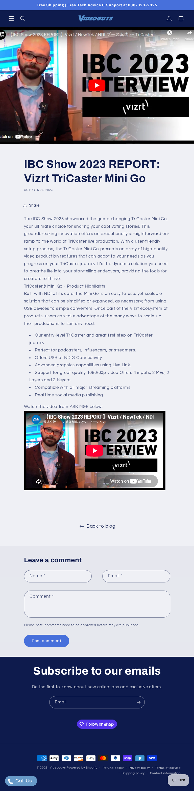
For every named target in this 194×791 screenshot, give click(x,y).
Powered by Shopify (82, 767)
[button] (11, 18)
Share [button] (34, 205)
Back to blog (100, 526)
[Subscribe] (138, 702)
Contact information (165, 773)
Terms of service (168, 768)
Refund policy (113, 768)
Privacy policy (139, 768)
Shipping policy (133, 773)
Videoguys (58, 767)
